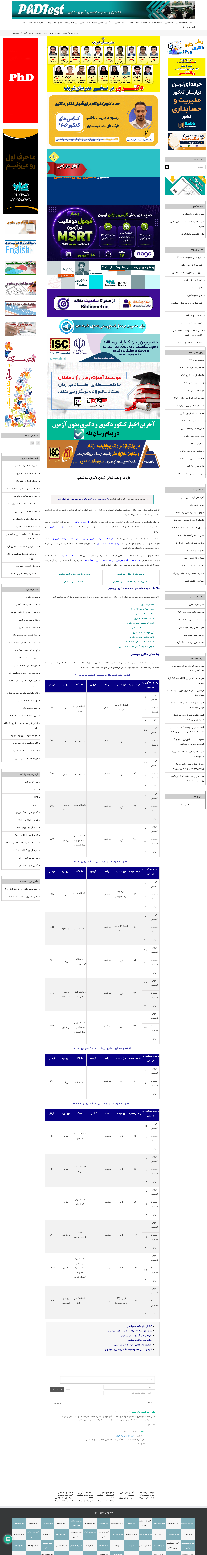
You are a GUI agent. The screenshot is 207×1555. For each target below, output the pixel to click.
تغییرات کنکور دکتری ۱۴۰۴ (193, 421)
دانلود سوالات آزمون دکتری (191, 265)
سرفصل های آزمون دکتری (190, 451)
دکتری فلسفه (61, 1523)
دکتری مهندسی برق (61, 1545)
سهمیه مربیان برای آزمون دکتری (190, 474)
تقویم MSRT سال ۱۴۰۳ (28, 820)
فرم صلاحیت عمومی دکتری (26, 758)
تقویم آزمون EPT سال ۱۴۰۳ (26, 835)
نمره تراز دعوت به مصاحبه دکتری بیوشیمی (131, 581)
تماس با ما (185, 804)
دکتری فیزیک (117, 1545)
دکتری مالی (158, 1534)
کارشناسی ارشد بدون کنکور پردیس (189, 565)
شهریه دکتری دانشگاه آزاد (193, 214)
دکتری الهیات (188, 1534)
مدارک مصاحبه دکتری (144, 614)
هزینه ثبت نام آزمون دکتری (192, 413)
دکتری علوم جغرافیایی (187, 1523)
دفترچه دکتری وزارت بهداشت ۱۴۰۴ (23, 896)
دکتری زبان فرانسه (19, 1534)
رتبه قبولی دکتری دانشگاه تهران (24, 519)
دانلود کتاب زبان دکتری (193, 280)
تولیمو (35, 804)
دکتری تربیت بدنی (117, 1534)
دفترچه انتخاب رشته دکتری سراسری (98, 539)
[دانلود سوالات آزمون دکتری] (185, 178)
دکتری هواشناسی (90, 1545)
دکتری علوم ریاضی (158, 1545)
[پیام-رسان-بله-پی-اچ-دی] (103, 419)
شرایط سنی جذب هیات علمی (191, 627)
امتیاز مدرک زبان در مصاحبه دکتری (23, 642)
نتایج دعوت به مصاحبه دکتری (140, 555)
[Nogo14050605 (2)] (103, 206)
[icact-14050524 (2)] (103, 440)
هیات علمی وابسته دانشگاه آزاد (190, 642)
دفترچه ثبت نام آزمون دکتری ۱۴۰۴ (189, 398)
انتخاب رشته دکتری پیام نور (26, 496)
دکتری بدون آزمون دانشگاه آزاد (189, 257)
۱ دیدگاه (121, 1498)
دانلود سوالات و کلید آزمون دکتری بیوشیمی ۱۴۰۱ (103, 1495)
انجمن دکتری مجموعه (142, 1349)
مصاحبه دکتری (67, 555)
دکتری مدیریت (103, 1523)
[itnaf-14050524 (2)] (103, 335)
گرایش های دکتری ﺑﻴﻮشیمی (126, 1494)
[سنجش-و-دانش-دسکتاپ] (103, 149)
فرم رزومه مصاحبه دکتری (143, 632)
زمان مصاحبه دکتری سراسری (128, 560)
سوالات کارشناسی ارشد (194, 558)
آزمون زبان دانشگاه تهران (27, 812)
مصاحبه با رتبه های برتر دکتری (190, 342)
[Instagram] (38, 443)
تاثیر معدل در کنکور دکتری (192, 466)
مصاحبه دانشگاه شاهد (194, 581)
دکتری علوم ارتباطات (145, 1534)
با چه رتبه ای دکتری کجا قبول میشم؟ (22, 504)
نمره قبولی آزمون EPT (28, 858)
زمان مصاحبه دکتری (29, 708)
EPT (36, 797)
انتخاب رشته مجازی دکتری (26, 511)
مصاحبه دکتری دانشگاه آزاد (142, 609)
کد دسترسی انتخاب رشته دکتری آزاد (22, 546)
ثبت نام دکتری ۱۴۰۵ (195, 390)
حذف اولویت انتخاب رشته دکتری (22, 573)
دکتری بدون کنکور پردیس (192, 323)
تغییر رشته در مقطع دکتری (192, 428)
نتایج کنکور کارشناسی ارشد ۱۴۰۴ (190, 512)
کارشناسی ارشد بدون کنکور (192, 497)
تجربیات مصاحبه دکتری (28, 700)
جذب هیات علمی (196, 604)
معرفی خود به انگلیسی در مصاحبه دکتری (136, 646)
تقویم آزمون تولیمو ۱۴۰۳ (27, 827)
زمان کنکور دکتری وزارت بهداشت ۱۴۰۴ (21, 889)
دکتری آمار (131, 1545)
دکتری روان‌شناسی (173, 1534)
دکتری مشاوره (33, 1523)
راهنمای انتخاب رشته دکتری (26, 481)
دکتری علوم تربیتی (47, 1523)
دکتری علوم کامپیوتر (145, 1545)
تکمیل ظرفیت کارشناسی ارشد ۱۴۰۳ (189, 520)
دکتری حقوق (131, 1523)
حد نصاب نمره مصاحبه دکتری (25, 750)
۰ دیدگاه (141, 1498)
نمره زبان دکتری (31, 782)
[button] (183, 27)
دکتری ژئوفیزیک (103, 1545)
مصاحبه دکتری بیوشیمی (74, 581)
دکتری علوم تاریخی (159, 1523)
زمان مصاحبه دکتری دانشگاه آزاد (99, 560)
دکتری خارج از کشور (194, 315)
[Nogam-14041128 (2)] (103, 93)
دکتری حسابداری (90, 1523)
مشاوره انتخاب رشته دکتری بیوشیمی (74, 574)
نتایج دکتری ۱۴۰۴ (196, 360)
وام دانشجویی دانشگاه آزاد (192, 234)
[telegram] (102, 318)
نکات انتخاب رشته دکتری (27, 473)
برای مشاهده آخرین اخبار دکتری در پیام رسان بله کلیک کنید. (83, 499)
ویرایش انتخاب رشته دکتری (26, 566)
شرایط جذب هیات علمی (193, 635)
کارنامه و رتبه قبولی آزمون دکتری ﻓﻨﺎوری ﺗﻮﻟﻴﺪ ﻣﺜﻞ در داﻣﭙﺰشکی (61, 1495)
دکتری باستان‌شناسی (131, 1534)
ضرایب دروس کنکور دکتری (190, 458)
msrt (36, 789)
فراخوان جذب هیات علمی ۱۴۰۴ (190, 612)
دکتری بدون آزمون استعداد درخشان (187, 272)
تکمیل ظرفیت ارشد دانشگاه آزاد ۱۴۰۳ (188, 527)
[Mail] (32, 443)
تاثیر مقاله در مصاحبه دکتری (142, 637)
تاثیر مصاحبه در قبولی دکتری (25, 743)
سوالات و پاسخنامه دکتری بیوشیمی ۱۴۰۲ (146, 1494)
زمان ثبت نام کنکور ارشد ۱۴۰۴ (191, 535)
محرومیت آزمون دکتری (193, 436)
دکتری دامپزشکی (19, 1523)
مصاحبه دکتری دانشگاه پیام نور (24, 612)
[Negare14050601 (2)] (103, 262)
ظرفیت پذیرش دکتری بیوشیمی (130, 574)
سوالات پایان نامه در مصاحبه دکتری (138, 641)
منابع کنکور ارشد (197, 505)
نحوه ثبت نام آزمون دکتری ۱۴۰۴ (190, 405)
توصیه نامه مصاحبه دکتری (142, 628)
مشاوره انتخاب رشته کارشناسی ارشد (188, 573)
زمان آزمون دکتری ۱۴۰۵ (193, 383)
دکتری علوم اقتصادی (173, 1523)
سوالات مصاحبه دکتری (144, 618)
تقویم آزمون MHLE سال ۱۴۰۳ (25, 850)
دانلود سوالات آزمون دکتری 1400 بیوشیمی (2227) (82, 1495)
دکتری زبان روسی (19, 1545)
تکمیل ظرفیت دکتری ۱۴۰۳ (192, 375)
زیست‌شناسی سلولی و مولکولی (118, 1349)
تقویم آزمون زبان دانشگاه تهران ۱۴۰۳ (22, 842)
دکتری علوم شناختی (76, 1545)
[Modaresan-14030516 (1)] (103, 37)
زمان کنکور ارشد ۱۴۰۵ (194, 550)
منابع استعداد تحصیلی (193, 288)
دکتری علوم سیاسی (117, 1523)
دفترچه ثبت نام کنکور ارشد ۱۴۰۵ (190, 543)
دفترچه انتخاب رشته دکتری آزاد (65, 539)
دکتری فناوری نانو (33, 1545)
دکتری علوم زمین (61, 1534)
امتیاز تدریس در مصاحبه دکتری (140, 623)
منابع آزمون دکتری (195, 295)
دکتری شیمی (47, 1534)
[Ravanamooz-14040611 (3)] (103, 177)
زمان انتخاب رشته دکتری (108, 543)
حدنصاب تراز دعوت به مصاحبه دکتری (22, 488)
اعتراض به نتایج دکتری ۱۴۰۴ (191, 367)
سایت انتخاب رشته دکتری (26, 526)
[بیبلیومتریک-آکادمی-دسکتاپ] (103, 290)
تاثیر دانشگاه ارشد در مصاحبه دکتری (22, 693)
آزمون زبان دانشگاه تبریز (27, 865)
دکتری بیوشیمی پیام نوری (125, 1435)
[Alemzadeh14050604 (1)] (103, 363)
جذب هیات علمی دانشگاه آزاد (191, 619)
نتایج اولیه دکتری (58, 527)
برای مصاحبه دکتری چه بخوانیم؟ (24, 735)
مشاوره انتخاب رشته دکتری (26, 466)
